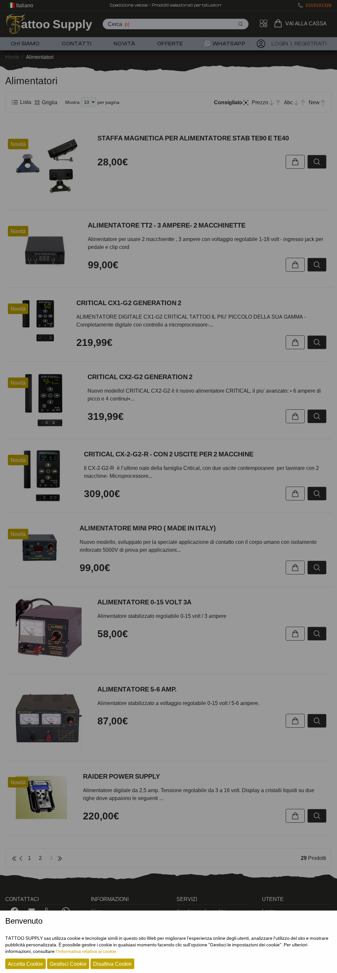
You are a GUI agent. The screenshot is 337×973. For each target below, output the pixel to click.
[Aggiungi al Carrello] (295, 162)
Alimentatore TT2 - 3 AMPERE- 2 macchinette (167, 225)
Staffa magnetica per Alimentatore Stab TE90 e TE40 (193, 138)
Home (12, 57)
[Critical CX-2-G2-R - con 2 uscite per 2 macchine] (42, 476)
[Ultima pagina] (60, 858)
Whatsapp (228, 44)
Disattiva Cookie (112, 964)
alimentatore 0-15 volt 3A (144, 602)
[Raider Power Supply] (41, 797)
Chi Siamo (25, 44)
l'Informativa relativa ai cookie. (86, 951)
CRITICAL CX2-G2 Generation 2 (140, 377)
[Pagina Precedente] (20, 858)
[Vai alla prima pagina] (14, 858)
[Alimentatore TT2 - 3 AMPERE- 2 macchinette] (44, 249)
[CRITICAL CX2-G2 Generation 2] (44, 400)
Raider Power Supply (121, 776)
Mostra (72, 102)
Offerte (170, 44)
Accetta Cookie (25, 964)
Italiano (24, 5)
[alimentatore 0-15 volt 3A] (49, 630)
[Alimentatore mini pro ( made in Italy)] (40, 547)
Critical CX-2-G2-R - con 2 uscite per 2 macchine (168, 454)
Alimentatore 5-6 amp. (137, 689)
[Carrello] (279, 23)
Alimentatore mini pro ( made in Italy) (148, 528)
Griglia (48, 102)
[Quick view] (316, 162)
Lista (25, 102)
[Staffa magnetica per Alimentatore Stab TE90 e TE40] (49, 166)
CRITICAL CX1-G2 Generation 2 (128, 303)
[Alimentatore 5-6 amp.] (49, 717)
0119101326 (319, 5)
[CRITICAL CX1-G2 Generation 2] (38, 320)
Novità (124, 44)
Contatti (76, 44)
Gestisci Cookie (68, 964)
